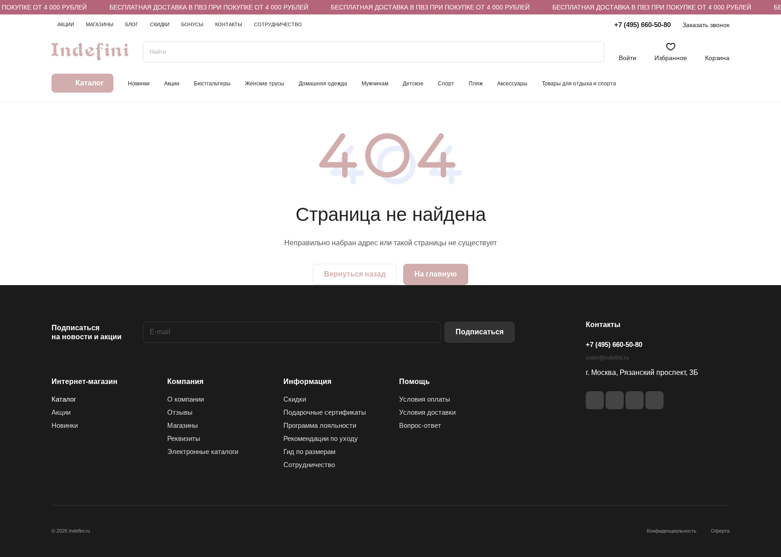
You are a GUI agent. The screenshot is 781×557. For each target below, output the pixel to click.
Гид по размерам (309, 451)
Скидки (294, 399)
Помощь (414, 381)
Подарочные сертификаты (324, 412)
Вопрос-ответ (420, 425)
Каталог (64, 399)
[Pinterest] (654, 400)
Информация (307, 381)
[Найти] (593, 51)
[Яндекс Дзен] (635, 400)
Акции (61, 412)
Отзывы (180, 412)
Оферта (720, 531)
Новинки (65, 425)
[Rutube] (615, 400)
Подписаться (479, 332)
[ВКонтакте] (595, 400)
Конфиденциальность (671, 531)
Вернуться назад (355, 274)
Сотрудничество (309, 464)
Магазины (182, 425)
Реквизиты (183, 438)
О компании (185, 399)
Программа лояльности (319, 425)
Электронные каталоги (202, 451)
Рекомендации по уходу (320, 438)
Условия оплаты (424, 399)
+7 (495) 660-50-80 (642, 24)
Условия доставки (427, 412)
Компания (185, 381)
